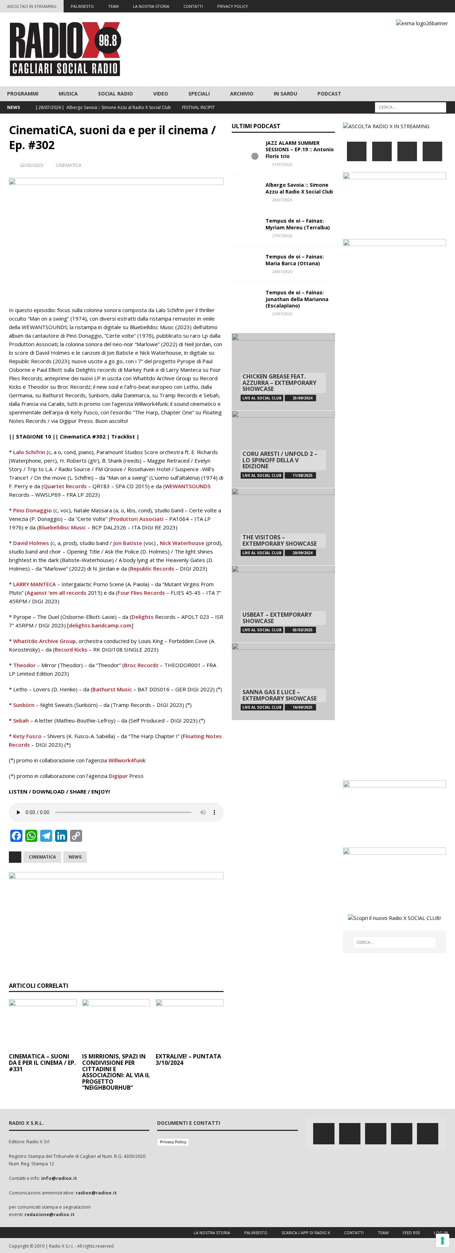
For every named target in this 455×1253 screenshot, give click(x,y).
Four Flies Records (141, 592)
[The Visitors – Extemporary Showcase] (283, 526)
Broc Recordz (141, 665)
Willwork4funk (126, 760)
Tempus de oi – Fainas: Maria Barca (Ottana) (295, 259)
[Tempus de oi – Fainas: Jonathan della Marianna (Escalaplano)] (246, 300)
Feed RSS (411, 1232)
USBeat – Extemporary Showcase (277, 618)
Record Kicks (71, 649)
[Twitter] (407, 6)
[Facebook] (393, 6)
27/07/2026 (282, 235)
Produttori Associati (137, 518)
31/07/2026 (282, 164)
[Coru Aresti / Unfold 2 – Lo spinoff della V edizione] (283, 449)
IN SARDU (285, 93)
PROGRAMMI (22, 93)
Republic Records (152, 568)
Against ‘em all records (56, 592)
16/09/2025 (302, 707)
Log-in (441, 1232)
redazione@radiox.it (50, 1214)
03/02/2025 (302, 629)
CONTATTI (193, 6)
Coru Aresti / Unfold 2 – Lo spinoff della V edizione (279, 460)
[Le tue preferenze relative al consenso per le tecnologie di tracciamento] (442, 1240)
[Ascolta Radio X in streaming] (386, 126)
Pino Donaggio (32, 510)
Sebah (21, 720)
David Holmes (31, 542)
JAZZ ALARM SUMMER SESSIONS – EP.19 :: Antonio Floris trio (300, 149)
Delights (143, 616)
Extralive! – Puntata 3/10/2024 (188, 1059)
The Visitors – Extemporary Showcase (279, 540)
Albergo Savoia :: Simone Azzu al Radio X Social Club (299, 188)
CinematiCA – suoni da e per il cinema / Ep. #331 (42, 1062)
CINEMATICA (68, 165)
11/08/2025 (302, 475)
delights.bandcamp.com (100, 625)
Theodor (24, 665)
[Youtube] (435, 6)
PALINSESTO (82, 6)
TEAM (113, 6)
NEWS (75, 857)
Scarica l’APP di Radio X (306, 1232)
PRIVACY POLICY (232, 6)
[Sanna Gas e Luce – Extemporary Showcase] (283, 681)
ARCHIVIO (241, 93)
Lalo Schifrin (29, 452)
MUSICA (68, 93)
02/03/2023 (31, 165)
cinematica (42, 857)
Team (383, 1232)
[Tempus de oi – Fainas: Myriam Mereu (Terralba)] (246, 228)
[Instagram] (421, 6)
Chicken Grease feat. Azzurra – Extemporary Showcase (279, 382)
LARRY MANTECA (34, 584)
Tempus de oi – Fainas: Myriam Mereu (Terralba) (298, 223)
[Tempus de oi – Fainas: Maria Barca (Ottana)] (246, 264)
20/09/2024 (302, 552)
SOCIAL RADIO (115, 93)
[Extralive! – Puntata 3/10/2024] (190, 1024)
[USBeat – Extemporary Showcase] (283, 604)
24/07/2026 (282, 271)
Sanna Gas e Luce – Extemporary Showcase (279, 695)
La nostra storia (212, 1232)
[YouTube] (432, 151)
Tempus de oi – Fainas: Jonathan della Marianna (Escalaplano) (297, 299)
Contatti (354, 1232)
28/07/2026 (282, 199)
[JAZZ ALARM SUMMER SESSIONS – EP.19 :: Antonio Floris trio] (246, 150)
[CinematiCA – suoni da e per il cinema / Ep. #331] (43, 1024)
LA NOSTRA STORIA (151, 6)
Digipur (118, 775)
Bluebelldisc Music (62, 527)
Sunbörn (23, 704)
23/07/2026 (282, 313)
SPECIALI (199, 93)
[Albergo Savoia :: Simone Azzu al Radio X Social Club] (246, 192)
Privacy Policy (173, 1141)
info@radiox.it (59, 1178)
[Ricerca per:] (410, 107)
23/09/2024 (302, 398)
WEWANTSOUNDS (187, 486)
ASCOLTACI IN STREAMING (32, 6)
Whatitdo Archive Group (44, 640)
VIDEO (160, 93)
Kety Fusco (27, 736)
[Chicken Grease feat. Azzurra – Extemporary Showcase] (283, 372)
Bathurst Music (112, 689)
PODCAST (329, 93)
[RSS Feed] (449, 6)
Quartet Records (65, 486)
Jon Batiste (127, 542)
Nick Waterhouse (182, 542)
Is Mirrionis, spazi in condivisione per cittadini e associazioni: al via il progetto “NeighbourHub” (116, 1071)
